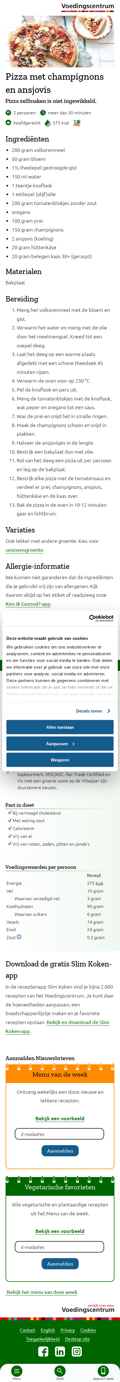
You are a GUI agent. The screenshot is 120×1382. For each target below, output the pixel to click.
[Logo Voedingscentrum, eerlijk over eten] (60, 1307)
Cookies (88, 1330)
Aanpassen (57, 743)
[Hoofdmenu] (16, 1371)
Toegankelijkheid (42, 1338)
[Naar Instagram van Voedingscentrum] (77, 1351)
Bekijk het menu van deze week (41, 1292)
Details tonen (89, 711)
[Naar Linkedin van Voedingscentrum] (60, 1351)
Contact (27, 1330)
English (48, 1330)
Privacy (68, 1330)
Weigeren (60, 760)
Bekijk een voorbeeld (60, 1118)
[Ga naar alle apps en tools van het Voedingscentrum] (103, 1371)
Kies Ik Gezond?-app (28, 604)
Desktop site (77, 1338)
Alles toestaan (60, 727)
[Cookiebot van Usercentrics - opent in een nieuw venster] (89, 618)
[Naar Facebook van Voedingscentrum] (43, 1351)
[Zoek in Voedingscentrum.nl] (60, 1371)
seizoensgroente (24, 550)
